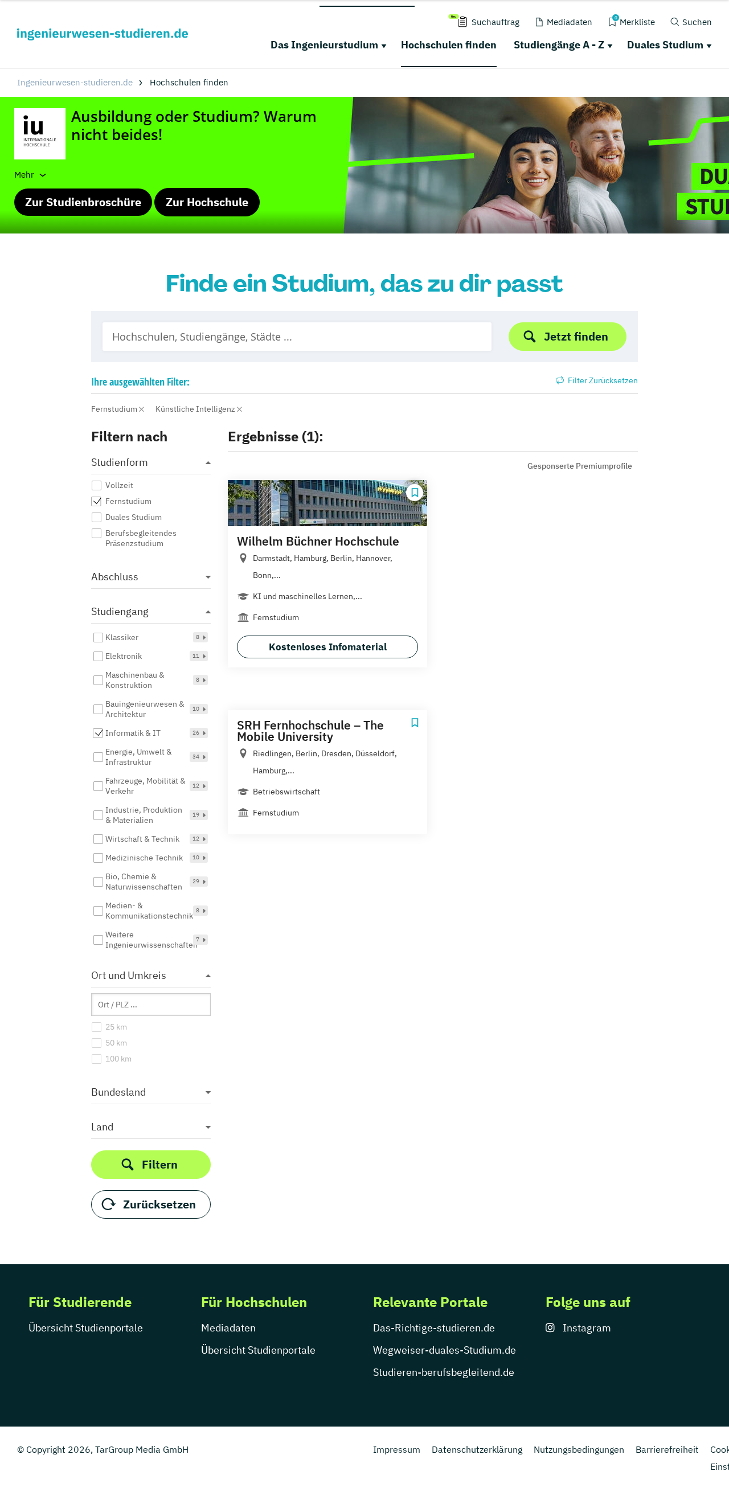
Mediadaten (228, 1327)
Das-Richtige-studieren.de (434, 1327)
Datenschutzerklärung (477, 1449)
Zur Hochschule (207, 202)
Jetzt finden (576, 336)
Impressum (396, 1449)
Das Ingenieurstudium (324, 44)
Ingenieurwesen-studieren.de (75, 82)
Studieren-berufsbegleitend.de (443, 1372)
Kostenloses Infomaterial (328, 647)
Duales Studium (665, 44)
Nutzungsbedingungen (579, 1449)
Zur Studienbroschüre (83, 202)
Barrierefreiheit (667, 1449)
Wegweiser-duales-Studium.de (444, 1350)
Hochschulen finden (449, 44)
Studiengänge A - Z (559, 44)
